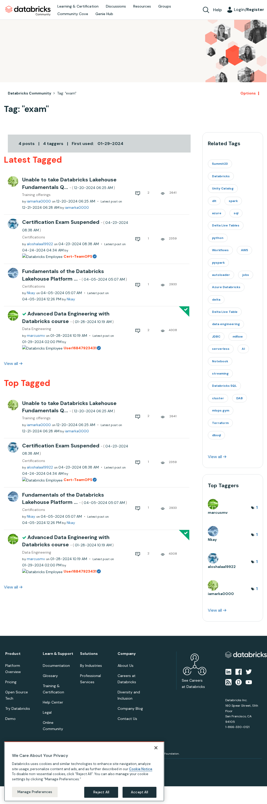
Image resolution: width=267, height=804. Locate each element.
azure (216, 213)
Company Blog (130, 708)
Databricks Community (28, 10)
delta (216, 299)
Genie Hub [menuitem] (104, 13)
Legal (47, 712)
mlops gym (220, 410)
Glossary (50, 675)
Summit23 (220, 164)
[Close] (156, 748)
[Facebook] (238, 671)
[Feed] (228, 682)
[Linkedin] (228, 671)
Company (127, 653)
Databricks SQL (224, 386)
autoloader (221, 275)
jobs (245, 275)
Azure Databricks (226, 287)
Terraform (220, 423)
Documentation (56, 665)
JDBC (216, 336)
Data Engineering (36, 329)
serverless (220, 349)
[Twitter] (249, 671)
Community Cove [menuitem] (72, 13)
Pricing (10, 682)
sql (236, 213)
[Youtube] (249, 682)
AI (243, 349)
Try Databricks (17, 708)
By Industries (91, 665)
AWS (244, 250)
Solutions (89, 653)
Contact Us (127, 718)
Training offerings (36, 195)
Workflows (220, 250)
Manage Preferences (34, 792)
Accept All (139, 792)
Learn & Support (58, 653)
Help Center (53, 702)
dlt (214, 201)
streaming (220, 373)
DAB (239, 398)
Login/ (249, 9)
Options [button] (248, 93)
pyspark (218, 263)
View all (11, 363)
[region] (84, 771)
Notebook (220, 361)
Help (217, 9)
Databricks (221, 176)
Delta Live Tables (225, 225)
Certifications (33, 237)
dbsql (216, 435)
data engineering (226, 324)
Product (13, 653)
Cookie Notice (140, 769)
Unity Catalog (223, 188)
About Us (126, 665)
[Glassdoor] (238, 682)
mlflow (238, 336)
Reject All (101, 792)
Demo (10, 718)
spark (233, 201)
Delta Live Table (225, 312)
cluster (218, 398)
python (217, 238)
